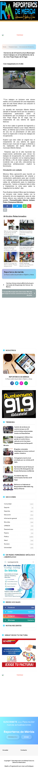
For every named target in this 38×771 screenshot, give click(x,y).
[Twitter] (17, 383)
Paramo (6, 533)
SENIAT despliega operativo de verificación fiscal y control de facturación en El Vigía (26, 266)
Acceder (5, 750)
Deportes (7, 511)
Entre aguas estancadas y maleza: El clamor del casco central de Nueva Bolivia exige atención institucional (26, 250)
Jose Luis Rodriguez (27, 766)
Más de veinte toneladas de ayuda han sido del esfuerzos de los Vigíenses (10, 233)
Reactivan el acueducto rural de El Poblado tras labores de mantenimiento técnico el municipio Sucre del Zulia (26, 234)
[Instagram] (21, 383)
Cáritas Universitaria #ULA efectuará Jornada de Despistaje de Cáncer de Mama (19, 285)
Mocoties (7, 522)
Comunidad (7, 504)
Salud (5, 540)
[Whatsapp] (26, 383)
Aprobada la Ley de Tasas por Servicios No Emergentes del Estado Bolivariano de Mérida (24, 469)
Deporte (6, 507)
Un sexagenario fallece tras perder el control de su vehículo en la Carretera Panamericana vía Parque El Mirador (18, 441)
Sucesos (7, 544)
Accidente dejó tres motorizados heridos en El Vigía (23, 478)
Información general (10, 518)
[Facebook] (12, 383)
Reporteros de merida (14, 272)
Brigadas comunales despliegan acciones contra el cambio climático (24, 451)
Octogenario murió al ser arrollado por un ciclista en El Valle (24, 460)
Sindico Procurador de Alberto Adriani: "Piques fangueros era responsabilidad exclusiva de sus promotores (11, 266)
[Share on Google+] (29, 206)
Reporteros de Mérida (21, 761)
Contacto (24, 750)
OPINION (7, 526)
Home (4, 47)
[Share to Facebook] (7, 206)
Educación (7, 515)
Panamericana (13, 47)
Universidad (7, 547)
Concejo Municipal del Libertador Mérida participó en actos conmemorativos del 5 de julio (17, 293)
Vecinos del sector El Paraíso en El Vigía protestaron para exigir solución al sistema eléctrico (10, 250)
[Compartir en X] (17, 206)
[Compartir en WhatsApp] (25, 206)
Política (6, 536)
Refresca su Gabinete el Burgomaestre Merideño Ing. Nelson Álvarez (23, 487)
